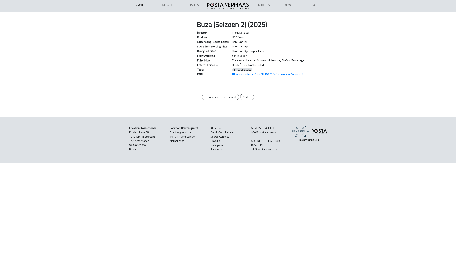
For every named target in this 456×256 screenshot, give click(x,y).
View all (232, 97)
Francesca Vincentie (244, 60)
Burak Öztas (239, 65)
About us (215, 128)
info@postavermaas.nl (265, 132)
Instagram (216, 145)
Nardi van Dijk (240, 42)
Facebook (216, 149)
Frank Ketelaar (240, 32)
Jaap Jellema (257, 51)
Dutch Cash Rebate (222, 132)
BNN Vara (238, 37)
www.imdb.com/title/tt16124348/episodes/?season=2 (269, 74)
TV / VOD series (243, 69)
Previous (212, 97)
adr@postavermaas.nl (264, 149)
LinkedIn (215, 141)
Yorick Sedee (239, 56)
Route (133, 149)
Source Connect (219, 136)
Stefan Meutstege (293, 60)
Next (246, 97)
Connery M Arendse (268, 60)
